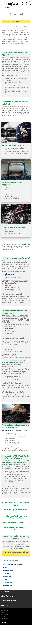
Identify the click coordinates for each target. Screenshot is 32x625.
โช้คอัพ (5, 579)
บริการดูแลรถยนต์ (7, 7)
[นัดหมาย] (26, 3)
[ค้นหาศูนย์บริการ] (23, 3)
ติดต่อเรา (3, 616)
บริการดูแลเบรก (7, 573)
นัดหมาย (15, 21)
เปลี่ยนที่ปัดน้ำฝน (7, 585)
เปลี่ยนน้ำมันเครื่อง (10, 274)
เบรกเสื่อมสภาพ (9, 328)
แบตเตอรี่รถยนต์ (7, 576)
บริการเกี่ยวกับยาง (7, 596)
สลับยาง (5, 567)
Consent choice (4, 618)
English (29, 1)
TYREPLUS (4, 605)
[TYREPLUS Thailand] (12, 4)
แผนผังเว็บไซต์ (4, 614)
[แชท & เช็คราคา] (30, 3)
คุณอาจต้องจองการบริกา (8, 430)
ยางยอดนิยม (5, 591)
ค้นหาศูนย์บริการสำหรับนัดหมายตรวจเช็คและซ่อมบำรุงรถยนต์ (16, 553)
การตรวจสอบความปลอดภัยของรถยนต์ (13, 564)
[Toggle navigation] (2, 4)
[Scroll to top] (28, 621)
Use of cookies (4, 610)
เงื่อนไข (3, 612)
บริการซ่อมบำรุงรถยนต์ (8, 600)
